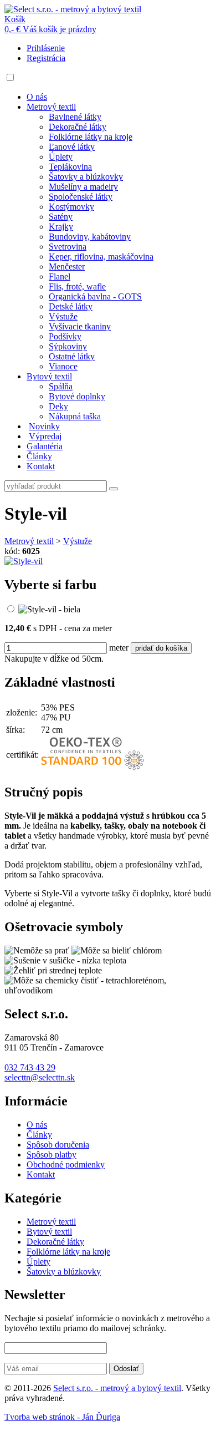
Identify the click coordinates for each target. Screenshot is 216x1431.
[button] (10, 77)
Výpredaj (45, 436)
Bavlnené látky (75, 116)
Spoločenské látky (80, 196)
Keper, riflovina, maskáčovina (101, 256)
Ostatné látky (72, 356)
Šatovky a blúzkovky (86, 176)
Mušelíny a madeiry (83, 186)
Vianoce (63, 366)
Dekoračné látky (77, 126)
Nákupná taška (75, 416)
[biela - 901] (49, 609)
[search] (113, 488)
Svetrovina (67, 246)
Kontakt (41, 466)
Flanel (59, 276)
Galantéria (45, 446)
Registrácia (46, 58)
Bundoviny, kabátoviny (90, 236)
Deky (58, 406)
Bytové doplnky (77, 396)
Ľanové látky (72, 146)
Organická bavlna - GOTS (95, 296)
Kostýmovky (71, 206)
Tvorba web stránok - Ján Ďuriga (62, 1417)
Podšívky (65, 336)
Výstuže (63, 316)
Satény (61, 216)
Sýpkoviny (68, 346)
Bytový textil (49, 376)
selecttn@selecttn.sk (39, 1077)
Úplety (61, 156)
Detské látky (70, 306)
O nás (37, 97)
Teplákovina (70, 166)
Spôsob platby (51, 1154)
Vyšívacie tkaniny (80, 326)
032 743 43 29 (29, 1067)
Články (39, 456)
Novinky (44, 426)
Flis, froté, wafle (77, 286)
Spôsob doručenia (58, 1144)
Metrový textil (51, 106)
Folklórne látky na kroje (90, 136)
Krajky (61, 226)
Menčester (67, 266)
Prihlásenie (46, 48)
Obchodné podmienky (66, 1164)
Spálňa (61, 386)
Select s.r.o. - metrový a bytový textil (117, 1388)
